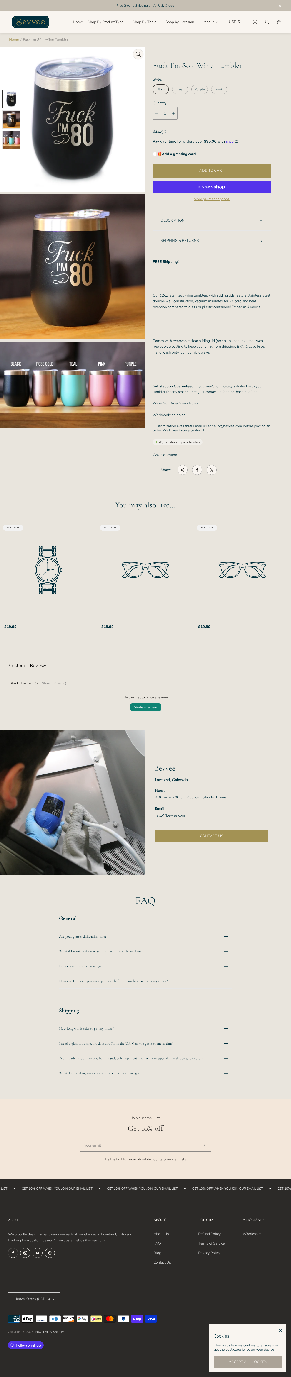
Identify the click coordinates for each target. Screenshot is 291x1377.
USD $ (234, 22)
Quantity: (160, 103)
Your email (92, 1145)
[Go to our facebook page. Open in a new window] (13, 1253)
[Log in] (255, 22)
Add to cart (211, 170)
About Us (161, 1233)
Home (14, 39)
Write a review (145, 707)
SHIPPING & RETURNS (180, 240)
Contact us (211, 835)
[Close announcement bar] (279, 6)
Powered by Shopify (49, 1332)
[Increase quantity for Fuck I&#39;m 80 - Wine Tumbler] (173, 113)
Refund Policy (209, 1233)
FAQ (157, 1243)
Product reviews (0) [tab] (24, 683)
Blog (157, 1252)
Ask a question (165, 454)
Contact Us (162, 1262)
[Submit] (204, 1145)
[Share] (183, 470)
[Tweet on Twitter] (212, 470)
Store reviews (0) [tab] (54, 683)
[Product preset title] (48, 570)
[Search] (267, 22)
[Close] (280, 1330)
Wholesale (252, 1233)
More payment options (212, 199)
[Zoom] (138, 54)
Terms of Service (211, 1243)
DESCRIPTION (173, 220)
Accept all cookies (248, 1362)
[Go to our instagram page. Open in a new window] (25, 1253)
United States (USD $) (32, 1298)
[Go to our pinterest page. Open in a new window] (50, 1253)
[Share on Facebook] (197, 470)
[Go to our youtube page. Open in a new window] (38, 1253)
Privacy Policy (209, 1252)
